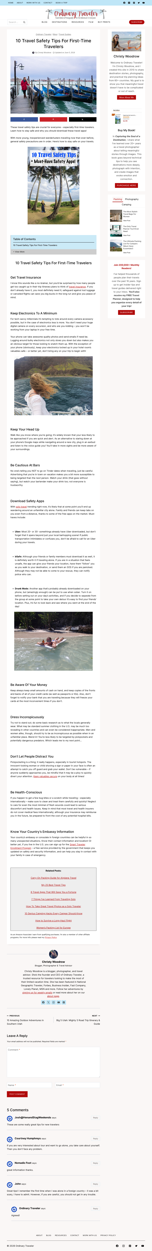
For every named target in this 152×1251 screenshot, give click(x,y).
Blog (44, 22)
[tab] (117, 199)
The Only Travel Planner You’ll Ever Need (131, 228)
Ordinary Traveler (43, 34)
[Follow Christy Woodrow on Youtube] (58, 1002)
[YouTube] (144, 3)
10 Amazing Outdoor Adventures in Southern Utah (25, 1020)
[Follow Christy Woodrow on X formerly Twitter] (48, 1002)
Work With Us (33, 3)
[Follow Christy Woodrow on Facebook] (43, 1002)
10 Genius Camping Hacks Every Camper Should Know (53, 913)
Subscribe (136, 22)
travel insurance (77, 286)
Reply (95, 1118)
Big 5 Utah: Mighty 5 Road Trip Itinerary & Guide (78, 1020)
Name (12, 1085)
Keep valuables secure (45, 776)
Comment (14, 1049)
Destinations (59, 22)
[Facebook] (124, 3)
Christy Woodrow (44, 53)
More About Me (126, 97)
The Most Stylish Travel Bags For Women (130, 214)
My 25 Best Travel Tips (53, 885)
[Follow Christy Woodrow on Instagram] (53, 1002)
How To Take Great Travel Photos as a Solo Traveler (53, 906)
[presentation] (116, 216)
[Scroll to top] (146, 1244)
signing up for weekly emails (37, 992)
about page (53, 996)
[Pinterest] (134, 3)
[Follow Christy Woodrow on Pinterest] (64, 1002)
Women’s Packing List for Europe (53, 927)
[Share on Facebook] (24, 119)
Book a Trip (61, 3)
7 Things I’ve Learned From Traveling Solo (53, 899)
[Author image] (33, 53)
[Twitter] (139, 3)
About (20, 3)
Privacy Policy (51, 937)
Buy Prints (104, 22)
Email (60, 1085)
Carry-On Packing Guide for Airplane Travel (53, 878)
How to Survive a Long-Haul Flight (53, 920)
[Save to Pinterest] (53, 119)
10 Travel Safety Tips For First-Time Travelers (35, 245)
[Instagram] (129, 3)
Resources (78, 22)
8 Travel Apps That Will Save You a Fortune (53, 892)
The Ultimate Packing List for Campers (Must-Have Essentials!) (132, 245)
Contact (48, 3)
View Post (126, 220)
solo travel (21, 506)
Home (10, 3)
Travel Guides (65, 34)
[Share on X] (82, 119)
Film (91, 22)
